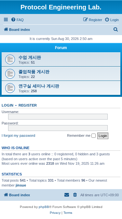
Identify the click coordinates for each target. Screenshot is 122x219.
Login (7, 105)
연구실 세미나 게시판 (39, 86)
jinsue (21, 185)
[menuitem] (17, 20)
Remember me (79, 135)
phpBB (44, 207)
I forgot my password (18, 135)
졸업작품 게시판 (34, 71)
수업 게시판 (30, 57)
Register (28, 105)
